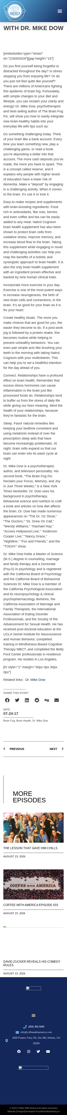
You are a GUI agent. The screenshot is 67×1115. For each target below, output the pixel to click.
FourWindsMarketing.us (48, 1111)
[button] (59, 11)
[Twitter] (38, 1051)
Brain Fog (9, 720)
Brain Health (23, 720)
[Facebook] (19, 1051)
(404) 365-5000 (36, 1026)
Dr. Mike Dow (35, 680)
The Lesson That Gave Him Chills (30, 848)
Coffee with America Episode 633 (30, 905)
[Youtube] (48, 1051)
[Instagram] (28, 1051)
